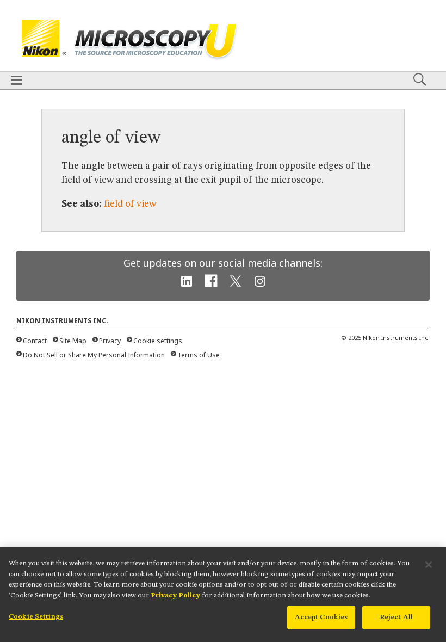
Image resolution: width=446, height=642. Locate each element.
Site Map (72, 340)
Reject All (396, 617)
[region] (223, 594)
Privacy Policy (175, 595)
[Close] (429, 565)
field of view (130, 204)
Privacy (110, 340)
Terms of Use (198, 355)
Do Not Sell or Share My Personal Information (94, 355)
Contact (35, 340)
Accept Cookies (321, 617)
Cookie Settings (36, 616)
